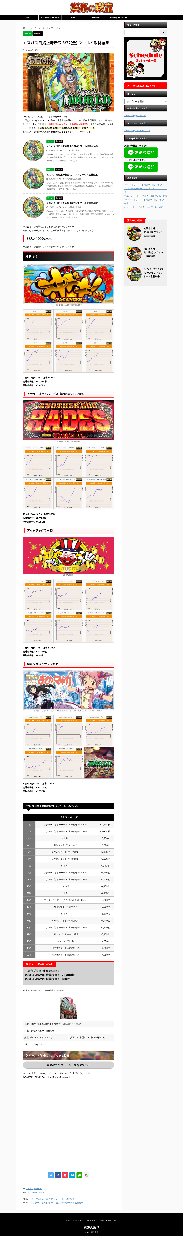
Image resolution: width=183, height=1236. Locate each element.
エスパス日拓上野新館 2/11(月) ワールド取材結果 (72, 174)
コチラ (33, 1044)
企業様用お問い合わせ (109, 1220)
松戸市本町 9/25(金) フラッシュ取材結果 (153, 252)
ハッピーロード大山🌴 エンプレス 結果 (143, 207)
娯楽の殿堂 (92, 1227)
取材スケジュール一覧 (50, 17)
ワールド (29, 1188)
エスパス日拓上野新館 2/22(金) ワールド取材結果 (72, 146)
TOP (27, 17)
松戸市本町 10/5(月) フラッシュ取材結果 (153, 232)
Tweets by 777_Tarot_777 (137, 130)
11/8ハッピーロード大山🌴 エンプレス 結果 (145, 196)
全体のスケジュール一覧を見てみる (68, 1065)
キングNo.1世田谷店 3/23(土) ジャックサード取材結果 (57, 1202)
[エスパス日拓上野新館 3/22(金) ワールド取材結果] (72, 1175)
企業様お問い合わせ (118, 17)
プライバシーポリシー (74, 1220)
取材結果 (96, 17)
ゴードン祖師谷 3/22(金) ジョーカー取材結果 (52, 1199)
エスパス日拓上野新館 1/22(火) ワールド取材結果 (72, 203)
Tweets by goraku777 (135, 115)
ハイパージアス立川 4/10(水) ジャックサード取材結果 (154, 272)
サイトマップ (91, 1220)
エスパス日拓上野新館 (72, 150)
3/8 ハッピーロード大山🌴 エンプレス (143, 184)
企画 (73, 17)
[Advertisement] (47, 1105)
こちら (86, 1073)
